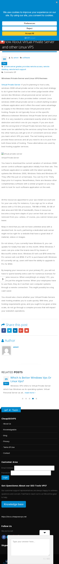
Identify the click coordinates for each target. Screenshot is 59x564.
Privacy (6, 425)
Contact (6, 437)
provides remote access (32, 50)
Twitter (9, 314)
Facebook (3, 314)
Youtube (13, 520)
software (26, 41)
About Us (7, 407)
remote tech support (17, 53)
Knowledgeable (9, 413)
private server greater (12, 50)
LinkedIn (15, 314)
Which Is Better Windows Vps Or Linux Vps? (30, 363)
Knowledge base (13, 487)
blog (5, 419)
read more (30, 376)
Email (26, 314)
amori (16, 41)
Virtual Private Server (10, 68)
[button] (22, 382)
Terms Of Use (8, 431)
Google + (21, 314)
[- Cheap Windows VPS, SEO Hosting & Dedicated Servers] (7, 545)
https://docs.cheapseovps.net (13, 500)
